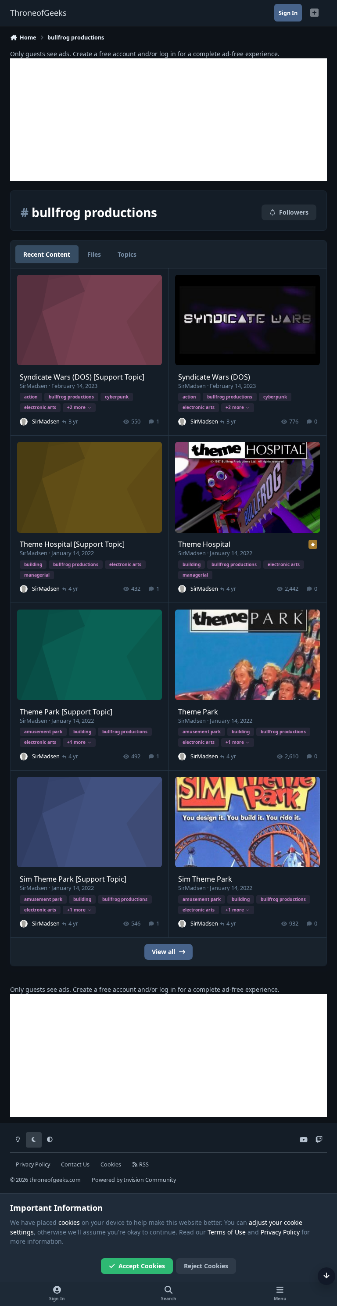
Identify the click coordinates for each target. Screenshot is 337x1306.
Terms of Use (227, 1232)
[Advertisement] (168, 119)
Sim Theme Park (205, 879)
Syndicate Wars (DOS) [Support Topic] (82, 377)
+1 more (76, 742)
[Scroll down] (326, 1276)
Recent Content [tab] (46, 254)
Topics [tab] (127, 254)
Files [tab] (94, 254)
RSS (143, 1164)
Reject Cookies (206, 1266)
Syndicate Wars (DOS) (214, 377)
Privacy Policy (33, 1164)
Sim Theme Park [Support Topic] (73, 879)
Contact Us (75, 1164)
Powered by (134, 1180)
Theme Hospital (204, 544)
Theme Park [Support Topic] (66, 712)
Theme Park (198, 712)
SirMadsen (33, 386)
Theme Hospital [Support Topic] (72, 544)
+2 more (76, 407)
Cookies (110, 1164)
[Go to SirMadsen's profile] (24, 422)
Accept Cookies (141, 1266)
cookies (69, 1222)
